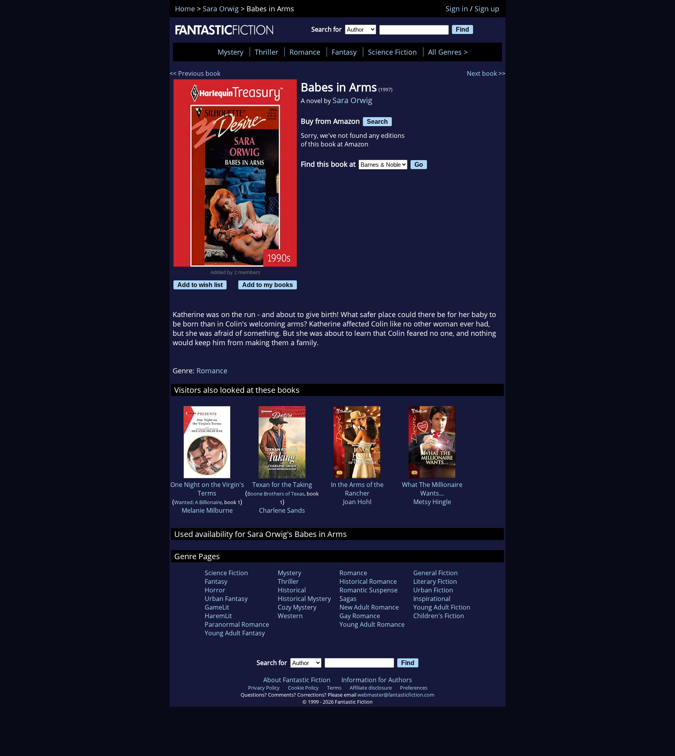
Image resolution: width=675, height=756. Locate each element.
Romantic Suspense (368, 590)
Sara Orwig (352, 100)
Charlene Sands (282, 510)
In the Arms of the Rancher (357, 488)
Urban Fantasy (226, 598)
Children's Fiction (438, 616)
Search (377, 121)
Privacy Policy (264, 687)
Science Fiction (392, 52)
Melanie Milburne (207, 510)
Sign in (457, 8)
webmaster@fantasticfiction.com (395, 694)
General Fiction (435, 573)
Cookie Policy (303, 687)
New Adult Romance (369, 607)
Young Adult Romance (372, 624)
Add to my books (267, 284)
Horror (215, 590)
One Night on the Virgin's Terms (207, 488)
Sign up (487, 8)
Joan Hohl (357, 501)
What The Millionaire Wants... (432, 488)
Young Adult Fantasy (235, 633)
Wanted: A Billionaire (198, 502)
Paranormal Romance (237, 624)
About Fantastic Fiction (296, 680)
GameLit (217, 607)
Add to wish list (200, 284)
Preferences (413, 687)
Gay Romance (359, 616)
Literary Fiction (435, 581)
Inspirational (431, 598)
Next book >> (486, 73)
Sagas (348, 598)
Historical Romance (368, 581)
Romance (304, 52)
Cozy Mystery (297, 607)
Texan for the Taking (282, 484)
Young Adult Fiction (441, 607)
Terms (334, 687)
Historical (292, 590)
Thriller (266, 52)
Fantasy (344, 52)
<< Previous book (195, 73)
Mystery (230, 52)
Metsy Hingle (432, 501)
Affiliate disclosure (371, 687)
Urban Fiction (433, 590)
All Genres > (449, 52)
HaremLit (218, 616)
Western (290, 616)
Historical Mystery (304, 598)
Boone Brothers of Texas (275, 493)
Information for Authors (376, 680)
